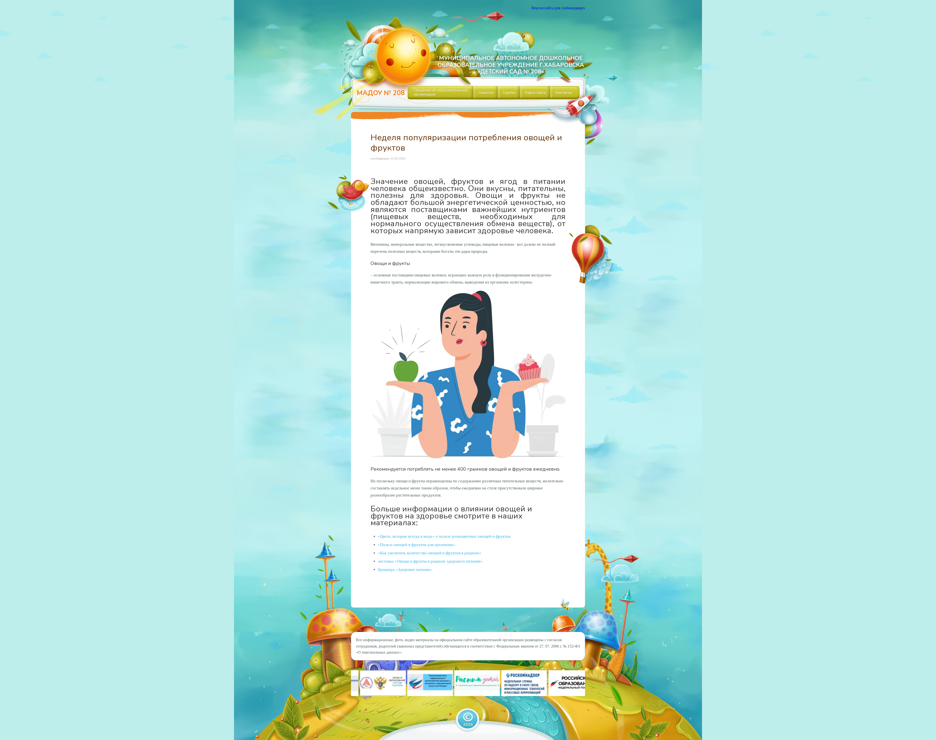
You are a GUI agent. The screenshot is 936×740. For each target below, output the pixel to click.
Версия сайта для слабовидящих (558, 8)
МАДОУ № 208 (381, 93)
